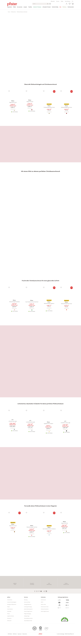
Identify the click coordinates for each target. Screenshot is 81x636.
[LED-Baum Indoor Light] (14, 429)
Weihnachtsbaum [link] (32, 64)
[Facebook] (35, 591)
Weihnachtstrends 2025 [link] (43, 67)
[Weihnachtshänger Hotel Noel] (32, 535)
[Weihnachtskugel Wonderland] (14, 309)
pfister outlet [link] (43, 604)
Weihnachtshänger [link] (18, 337)
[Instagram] (37, 591)
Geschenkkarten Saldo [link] (28, 620)
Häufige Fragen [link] (26, 616)
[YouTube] (41, 591)
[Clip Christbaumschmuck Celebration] (49, 534)
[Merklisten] (9, 91)
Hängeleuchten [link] (25, 486)
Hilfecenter (53, 1)
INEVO (42, 602)
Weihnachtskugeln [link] (23, 335)
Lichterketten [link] (30, 337)
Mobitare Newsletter (45, 609)
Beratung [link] (25, 599)
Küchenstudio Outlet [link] (44, 606)
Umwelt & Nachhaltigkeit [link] (11, 602)
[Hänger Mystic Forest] (14, 110)
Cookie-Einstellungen (60, 633)
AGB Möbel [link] (10, 633)
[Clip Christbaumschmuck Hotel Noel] (32, 310)
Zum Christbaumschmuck (40, 71)
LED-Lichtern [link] (27, 482)
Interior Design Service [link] (28, 611)
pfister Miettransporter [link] (28, 609)
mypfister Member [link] (10, 616)
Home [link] (9, 11)
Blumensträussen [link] (19, 495)
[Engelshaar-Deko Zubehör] (49, 431)
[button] (65, 620)
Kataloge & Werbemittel (11, 604)
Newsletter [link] (9, 618)
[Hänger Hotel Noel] (32, 109)
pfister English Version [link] (45, 611)
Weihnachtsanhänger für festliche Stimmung (24, 498)
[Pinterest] (39, 591)
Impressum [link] (20, 633)
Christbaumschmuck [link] (25, 476)
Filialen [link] (62, 1)
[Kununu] (46, 591)
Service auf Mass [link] (27, 602)
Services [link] (57, 1)
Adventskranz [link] (24, 473)
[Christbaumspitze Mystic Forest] (49, 113)
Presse (8, 613)
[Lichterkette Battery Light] (32, 430)
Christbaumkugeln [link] (52, 141)
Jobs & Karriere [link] (67, 1)
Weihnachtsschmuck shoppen (57, 157)
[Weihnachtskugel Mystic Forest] (66, 113)
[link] (9, 7)
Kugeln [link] (26, 463)
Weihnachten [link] (13, 11)
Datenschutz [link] (24, 633)
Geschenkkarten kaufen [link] (28, 618)
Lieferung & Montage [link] (28, 606)
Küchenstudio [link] (43, 599)
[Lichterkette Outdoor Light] (66, 430)
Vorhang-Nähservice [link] (27, 604)
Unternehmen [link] (9, 599)
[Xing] (44, 591)
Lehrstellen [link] (9, 611)
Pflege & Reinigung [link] (27, 613)
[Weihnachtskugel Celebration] (49, 309)
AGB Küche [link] (15, 633)
